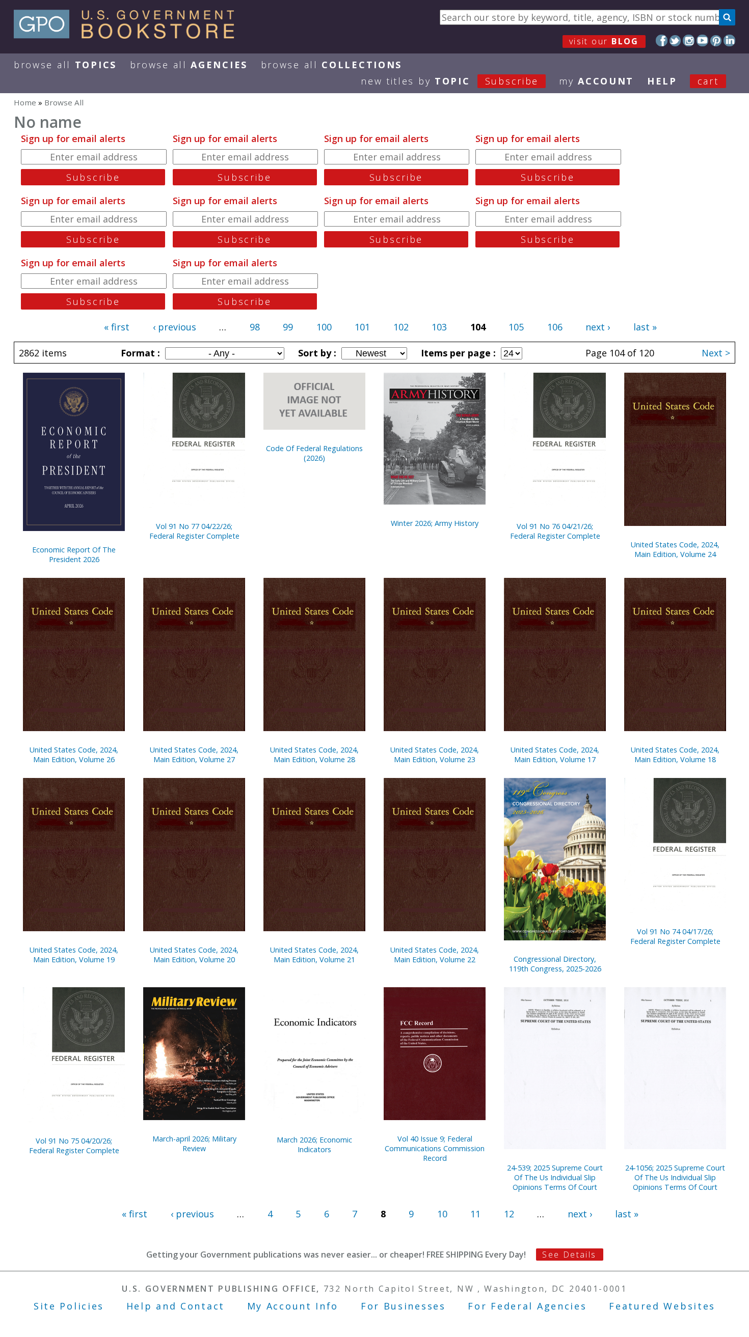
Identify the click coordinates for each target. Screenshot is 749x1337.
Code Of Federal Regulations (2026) (314, 453)
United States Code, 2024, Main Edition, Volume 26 (74, 754)
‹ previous (174, 327)
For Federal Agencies (527, 1306)
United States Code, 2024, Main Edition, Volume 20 (194, 954)
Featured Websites (662, 1306)
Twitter (675, 40)
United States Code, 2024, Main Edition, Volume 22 (434, 954)
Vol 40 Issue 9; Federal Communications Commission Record (435, 1148)
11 (475, 1214)
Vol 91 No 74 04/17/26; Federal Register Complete (675, 936)
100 (324, 327)
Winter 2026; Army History (434, 523)
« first (116, 327)
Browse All (65, 65)
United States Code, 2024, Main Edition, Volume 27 (194, 754)
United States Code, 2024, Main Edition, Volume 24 (675, 549)
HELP (662, 81)
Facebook (661, 40)
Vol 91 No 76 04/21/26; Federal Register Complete (555, 531)
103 (439, 327)
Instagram (688, 40)
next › (597, 327)
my (596, 81)
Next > (716, 353)
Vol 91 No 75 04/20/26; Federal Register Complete (74, 1145)
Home (25, 102)
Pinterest (716, 40)
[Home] (129, 35)
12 (509, 1214)
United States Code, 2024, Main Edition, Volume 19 (74, 954)
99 (288, 327)
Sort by (316, 353)
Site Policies (69, 1306)
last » (645, 327)
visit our (604, 41)
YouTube (702, 40)
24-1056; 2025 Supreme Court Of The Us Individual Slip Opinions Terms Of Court (675, 1177)
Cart (708, 81)
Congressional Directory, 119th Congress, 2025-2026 (555, 963)
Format (139, 353)
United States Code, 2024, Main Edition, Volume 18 (675, 754)
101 (362, 327)
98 (255, 327)
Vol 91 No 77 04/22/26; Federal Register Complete (194, 531)
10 (442, 1214)
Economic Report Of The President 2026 (74, 554)
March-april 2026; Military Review (194, 1143)
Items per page (457, 353)
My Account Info (293, 1306)
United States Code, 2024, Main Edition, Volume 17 (555, 754)
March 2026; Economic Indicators (314, 1144)
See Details (569, 1254)
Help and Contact (175, 1306)
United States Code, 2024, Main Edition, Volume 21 (314, 954)
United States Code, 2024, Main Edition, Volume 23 (434, 754)
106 (555, 327)
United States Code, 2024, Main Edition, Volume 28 (314, 754)
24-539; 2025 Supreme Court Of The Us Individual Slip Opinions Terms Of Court (555, 1177)
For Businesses (403, 1306)
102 (401, 327)
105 (516, 327)
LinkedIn (729, 40)
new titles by (450, 81)
